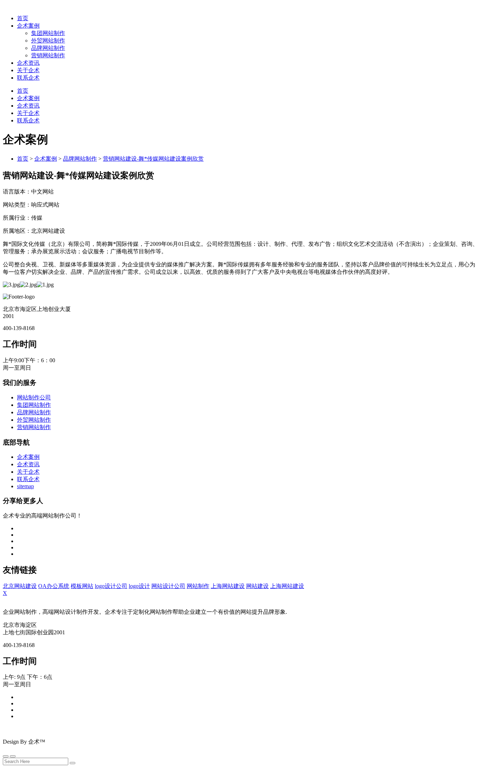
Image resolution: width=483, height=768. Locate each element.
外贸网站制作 (48, 40)
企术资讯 (28, 63)
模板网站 (82, 586)
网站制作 (198, 586)
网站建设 (257, 586)
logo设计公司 (111, 586)
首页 (22, 18)
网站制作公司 (34, 397)
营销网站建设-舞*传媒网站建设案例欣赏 (153, 159)
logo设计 (139, 586)
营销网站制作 (48, 55)
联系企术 (28, 78)
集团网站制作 (48, 33)
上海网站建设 (228, 586)
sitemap (25, 486)
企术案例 (28, 26)
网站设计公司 (168, 586)
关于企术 (28, 70)
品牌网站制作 (48, 48)
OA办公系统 (53, 586)
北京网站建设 (20, 586)
